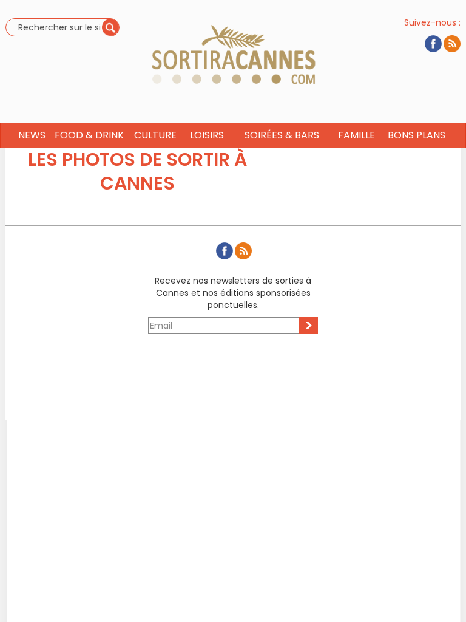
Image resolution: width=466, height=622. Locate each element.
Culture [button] (155, 135)
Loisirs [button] (207, 135)
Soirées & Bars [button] (282, 135)
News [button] (32, 135)
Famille (356, 135)
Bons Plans (416, 135)
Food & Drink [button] (89, 135)
